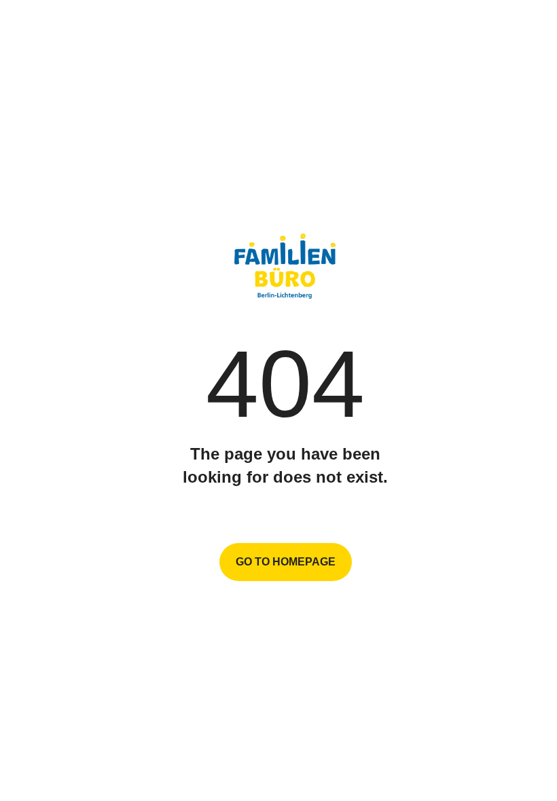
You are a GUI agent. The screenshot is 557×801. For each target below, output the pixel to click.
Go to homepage (286, 561)
